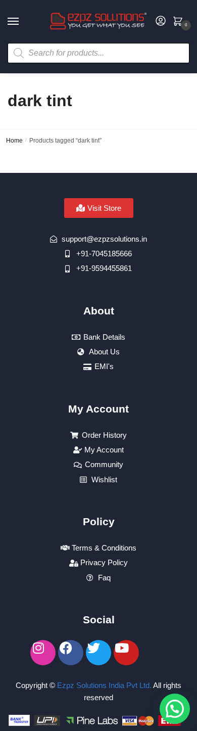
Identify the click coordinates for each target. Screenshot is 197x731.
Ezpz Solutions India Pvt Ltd (103, 685)
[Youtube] (126, 652)
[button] (175, 709)
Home (14, 140)
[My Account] (161, 21)
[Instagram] (43, 652)
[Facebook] (70, 652)
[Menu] (23, 21)
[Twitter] (98, 652)
